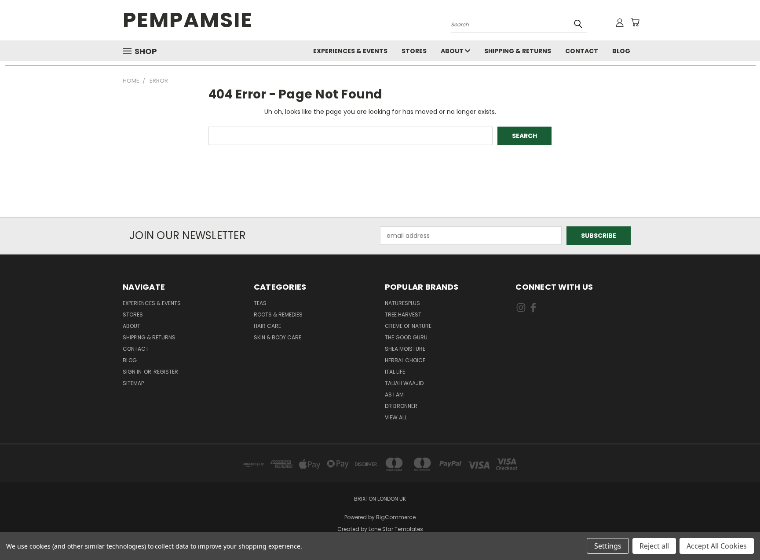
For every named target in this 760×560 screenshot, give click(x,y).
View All (396, 417)
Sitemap (133, 383)
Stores (414, 51)
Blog (621, 51)
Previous (737, 532)
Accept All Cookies (717, 546)
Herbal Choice (405, 360)
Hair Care (267, 326)
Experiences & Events (350, 51)
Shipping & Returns (517, 51)
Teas (260, 303)
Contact (581, 51)
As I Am (394, 394)
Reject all (654, 546)
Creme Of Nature (408, 326)
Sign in (133, 371)
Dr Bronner (401, 406)
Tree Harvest (403, 314)
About (453, 51)
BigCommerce (396, 517)
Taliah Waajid (404, 383)
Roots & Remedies (278, 314)
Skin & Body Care (277, 337)
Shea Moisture (405, 349)
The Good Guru (406, 337)
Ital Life (395, 371)
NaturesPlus (402, 303)
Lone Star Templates (396, 529)
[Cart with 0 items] (635, 22)
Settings (607, 546)
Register (165, 371)
